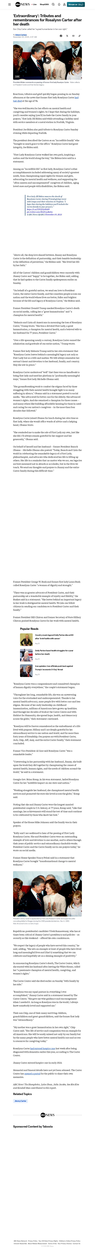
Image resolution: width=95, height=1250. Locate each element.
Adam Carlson (21, 35)
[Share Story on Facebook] (61, 36)
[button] (9, 4)
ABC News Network (20, 1241)
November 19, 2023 (53, 214)
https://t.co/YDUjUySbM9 (38, 209)
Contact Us (76, 1244)
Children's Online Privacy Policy (69, 1241)
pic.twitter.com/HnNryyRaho (40, 211)
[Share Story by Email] (73, 36)
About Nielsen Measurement (37, 1244)
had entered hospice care (42, 1048)
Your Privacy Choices (65, 1244)
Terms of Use (52, 1244)
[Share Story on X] (67, 36)
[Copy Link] (79, 36)
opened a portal (32, 1073)
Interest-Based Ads (20, 1244)
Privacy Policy (32, 1241)
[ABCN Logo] (22, 4)
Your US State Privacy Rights (48, 1241)
